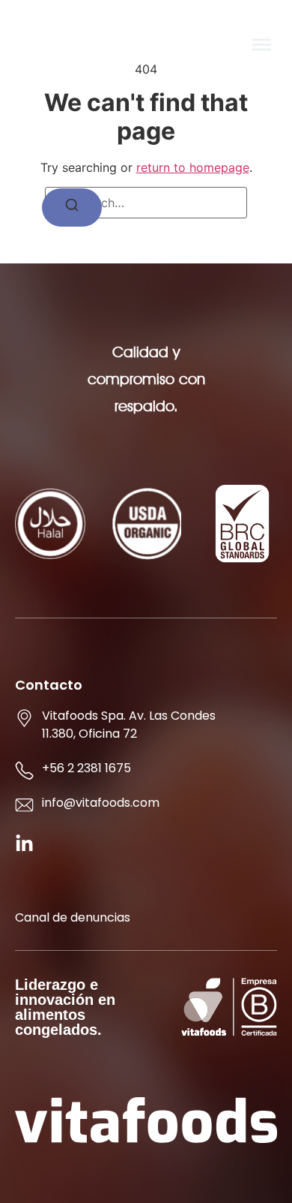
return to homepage (192, 167)
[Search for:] (146, 202)
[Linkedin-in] (24, 844)
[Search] (72, 207)
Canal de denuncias (72, 917)
